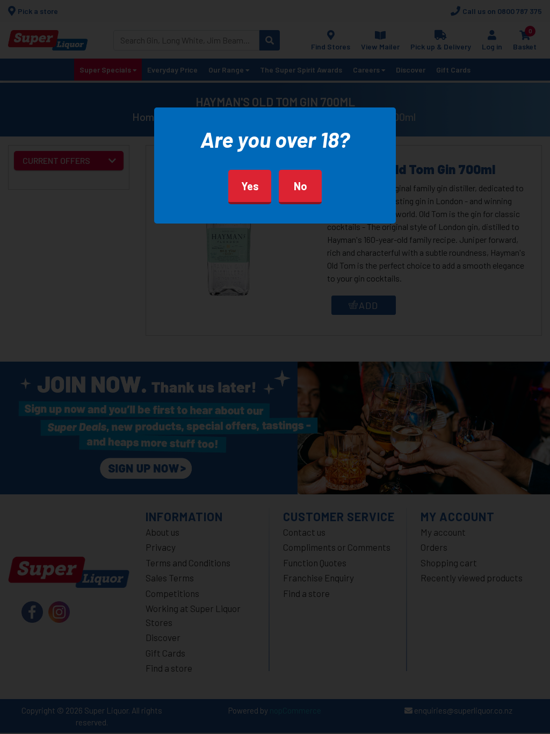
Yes (250, 185)
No (300, 185)
